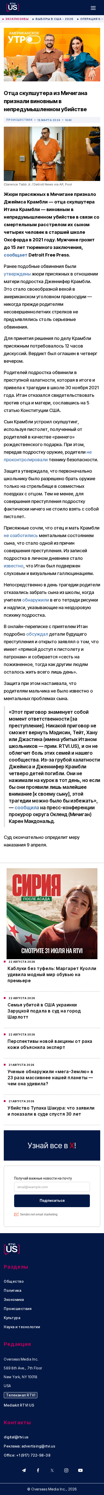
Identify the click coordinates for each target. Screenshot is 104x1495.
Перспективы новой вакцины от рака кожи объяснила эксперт (50, 1044)
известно (13, 565)
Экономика (14, 1300)
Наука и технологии (22, 1327)
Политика (12, 1291)
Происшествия (19, 119)
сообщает (16, 255)
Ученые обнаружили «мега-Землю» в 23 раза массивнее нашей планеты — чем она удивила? (50, 1077)
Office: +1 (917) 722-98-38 (27, 1455)
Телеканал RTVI (20, 1395)
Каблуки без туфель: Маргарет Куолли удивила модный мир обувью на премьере (52, 974)
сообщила (27, 808)
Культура (12, 1318)
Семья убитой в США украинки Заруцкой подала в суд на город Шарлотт (44, 1011)
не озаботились (21, 535)
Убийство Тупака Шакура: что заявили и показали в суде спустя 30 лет (51, 1111)
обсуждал (37, 634)
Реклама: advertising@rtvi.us (29, 1446)
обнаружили (35, 600)
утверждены (17, 274)
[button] (93, 8)
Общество (14, 1281)
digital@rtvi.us (16, 1437)
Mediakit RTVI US (19, 1405)
